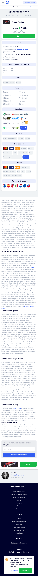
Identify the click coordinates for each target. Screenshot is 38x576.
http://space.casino (21, 49)
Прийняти (25, 570)
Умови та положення (19, 497)
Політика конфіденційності (19, 494)
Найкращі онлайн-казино (19, 543)
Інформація (14, 570)
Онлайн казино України (8, 7)
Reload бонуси (19, 533)
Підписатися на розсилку (19, 454)
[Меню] (3, 2)
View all (23, 128)
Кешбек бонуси (19, 530)
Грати (19, 36)
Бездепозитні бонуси (19, 521)
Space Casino (30, 7)
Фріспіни (19, 524)
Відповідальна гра (19, 491)
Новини (19, 506)
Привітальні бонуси (19, 527)
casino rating (17, 408)
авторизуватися (30, 2)
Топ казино (21, 7)
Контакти (19, 503)
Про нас (19, 500)
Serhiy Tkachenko (17, 475)
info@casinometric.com (19, 552)
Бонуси (19, 519)
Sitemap (18, 509)
